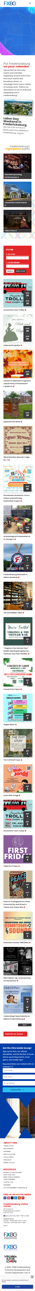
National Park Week (12, 422)
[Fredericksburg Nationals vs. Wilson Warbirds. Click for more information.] (18, 558)
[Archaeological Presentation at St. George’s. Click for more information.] (18, 519)
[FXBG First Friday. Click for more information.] (18, 849)
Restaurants (9, 1149)
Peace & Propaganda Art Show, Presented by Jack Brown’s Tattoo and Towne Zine (17, 904)
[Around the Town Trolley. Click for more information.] (18, 293)
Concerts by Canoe (12, 689)
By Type (11, 254)
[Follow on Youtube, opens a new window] (19, 1197)
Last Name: (8, 1077)
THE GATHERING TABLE (13, 613)
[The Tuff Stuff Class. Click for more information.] (18, 743)
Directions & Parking (12, 1177)
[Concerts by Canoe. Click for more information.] (18, 672)
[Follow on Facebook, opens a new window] (5, 1197)
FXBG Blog (7, 1160)
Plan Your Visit (9, 1175)
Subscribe (17, 1089)
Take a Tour (10, 231)
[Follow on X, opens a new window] (12, 1197)
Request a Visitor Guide (13, 1173)
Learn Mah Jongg (11, 795)
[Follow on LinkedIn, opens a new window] (15, 1197)
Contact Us (8, 1182)
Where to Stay (9, 1163)
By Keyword (13, 262)
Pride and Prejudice (12, 345)
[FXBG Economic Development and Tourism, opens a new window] (11, 1240)
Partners (7, 1185)
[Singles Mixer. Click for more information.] (18, 708)
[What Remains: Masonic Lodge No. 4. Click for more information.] (18, 440)
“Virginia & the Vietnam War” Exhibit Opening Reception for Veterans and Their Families (16, 651)
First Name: (8, 1070)
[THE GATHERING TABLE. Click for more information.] (18, 596)
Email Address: (9, 1083)
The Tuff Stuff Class (12, 760)
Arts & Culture (9, 1154)
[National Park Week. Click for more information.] (18, 405)
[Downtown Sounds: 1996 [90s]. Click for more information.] (18, 926)
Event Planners (9, 1179)
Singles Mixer (9, 724)
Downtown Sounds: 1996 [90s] (16, 942)
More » (6, 1225)
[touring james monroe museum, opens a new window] (18, 191)
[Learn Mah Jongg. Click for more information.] (18, 778)
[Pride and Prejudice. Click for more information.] (18, 328)
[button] (32, 1277)
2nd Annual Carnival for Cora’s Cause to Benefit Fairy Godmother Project (17, 498)
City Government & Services (14, 1188)
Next (25, 1025)
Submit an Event (14, 1034)
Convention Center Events (16, 202)
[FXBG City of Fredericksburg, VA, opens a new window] (11, 1251)
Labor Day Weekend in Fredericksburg (15, 121)
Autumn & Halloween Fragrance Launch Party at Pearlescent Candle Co (17, 383)
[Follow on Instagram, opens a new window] (8, 1197)
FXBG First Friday (11, 866)
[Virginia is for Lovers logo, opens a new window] (11, 1262)
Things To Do (9, 1146)
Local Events (9, 1157)
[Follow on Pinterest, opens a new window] (22, 1197)
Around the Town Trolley (14, 310)
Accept (17, 1287)
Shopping (7, 1151)
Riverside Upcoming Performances (13, 175)
